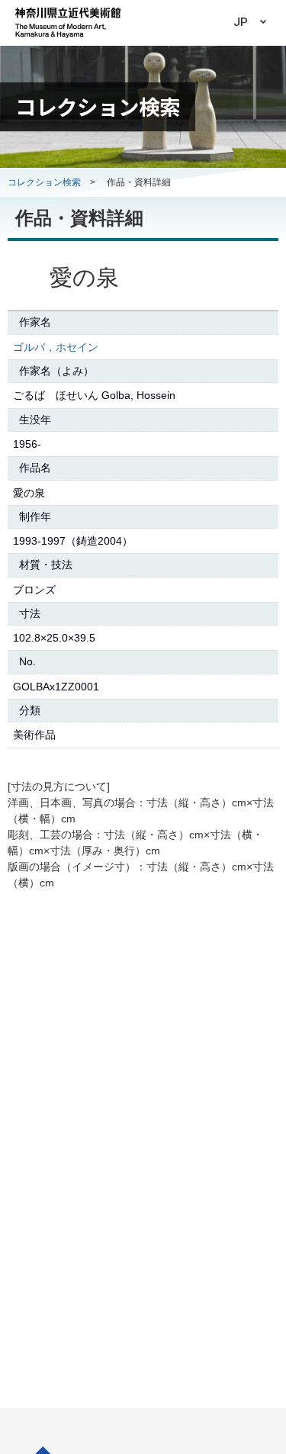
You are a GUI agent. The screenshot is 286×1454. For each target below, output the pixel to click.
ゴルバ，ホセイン (55, 347)
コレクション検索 (44, 182)
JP (240, 22)
